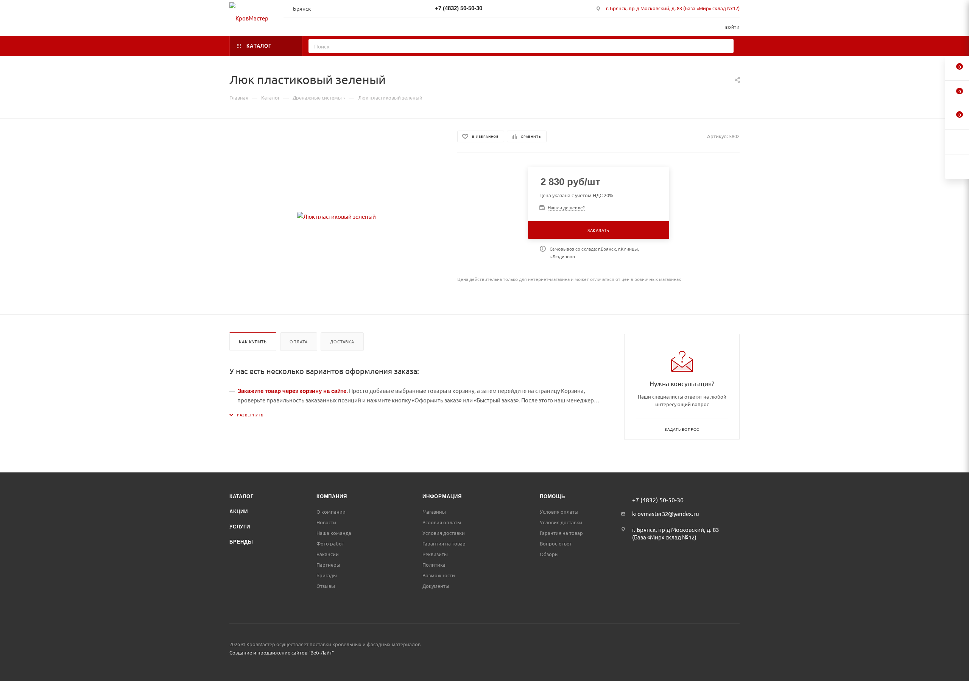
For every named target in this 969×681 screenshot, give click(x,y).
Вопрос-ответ (556, 543)
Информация (442, 496)
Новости (326, 522)
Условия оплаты (441, 522)
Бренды (241, 542)
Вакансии (327, 554)
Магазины (434, 511)
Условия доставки (443, 533)
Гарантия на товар (444, 543)
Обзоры (549, 554)
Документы (435, 586)
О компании (331, 511)
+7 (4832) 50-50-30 (458, 8)
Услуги (239, 527)
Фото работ (330, 543)
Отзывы (325, 586)
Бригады (326, 575)
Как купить (253, 341)
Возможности (438, 575)
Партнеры (328, 564)
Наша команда (333, 533)
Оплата (299, 341)
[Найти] (725, 46)
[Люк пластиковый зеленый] (336, 216)
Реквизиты (435, 554)
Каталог (241, 496)
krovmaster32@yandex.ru (665, 513)
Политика (434, 564)
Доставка (342, 341)
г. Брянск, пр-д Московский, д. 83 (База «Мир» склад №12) (673, 8)
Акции (238, 511)
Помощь (552, 496)
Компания (331, 496)
